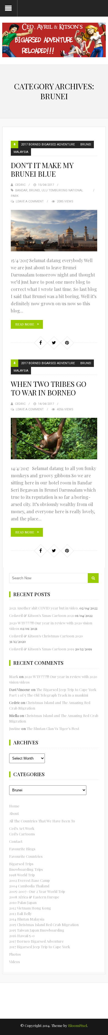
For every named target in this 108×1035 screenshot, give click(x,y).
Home (14, 806)
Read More (24, 324)
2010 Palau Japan (23, 902)
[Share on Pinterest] (67, 342)
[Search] (93, 578)
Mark (13, 676)
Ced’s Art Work (21, 828)
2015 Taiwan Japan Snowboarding (36, 930)
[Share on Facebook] (40, 342)
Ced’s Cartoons (22, 833)
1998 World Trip (22, 874)
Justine (14, 728)
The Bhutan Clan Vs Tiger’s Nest (53, 728)
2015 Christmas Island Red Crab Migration (44, 924)
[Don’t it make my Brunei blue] (54, 230)
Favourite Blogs (22, 848)
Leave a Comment (30, 201)
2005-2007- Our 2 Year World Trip (37, 891)
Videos (14, 961)
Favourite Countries (26, 856)
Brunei (85, 144)
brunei (34, 190)
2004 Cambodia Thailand (29, 885)
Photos (15, 954)
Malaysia (21, 152)
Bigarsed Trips (21, 863)
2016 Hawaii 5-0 (22, 935)
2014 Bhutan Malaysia (26, 919)
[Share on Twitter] (53, 342)
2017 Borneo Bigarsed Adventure (48, 144)
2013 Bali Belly (20, 913)
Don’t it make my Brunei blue (42, 169)
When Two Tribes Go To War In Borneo (48, 388)
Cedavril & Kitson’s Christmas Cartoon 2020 (46, 635)
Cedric (20, 185)
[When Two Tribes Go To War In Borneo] (54, 438)
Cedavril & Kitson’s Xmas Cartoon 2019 (41, 648)
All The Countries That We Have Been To (42, 820)
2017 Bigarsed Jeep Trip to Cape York (39, 946)
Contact (15, 841)
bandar (21, 190)
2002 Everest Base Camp (29, 880)
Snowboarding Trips (26, 869)
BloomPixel (77, 1025)
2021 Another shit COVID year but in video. (44, 608)
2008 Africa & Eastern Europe (34, 897)
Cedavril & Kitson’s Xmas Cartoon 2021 (41, 615)
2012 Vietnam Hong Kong (30, 908)
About (14, 813)
